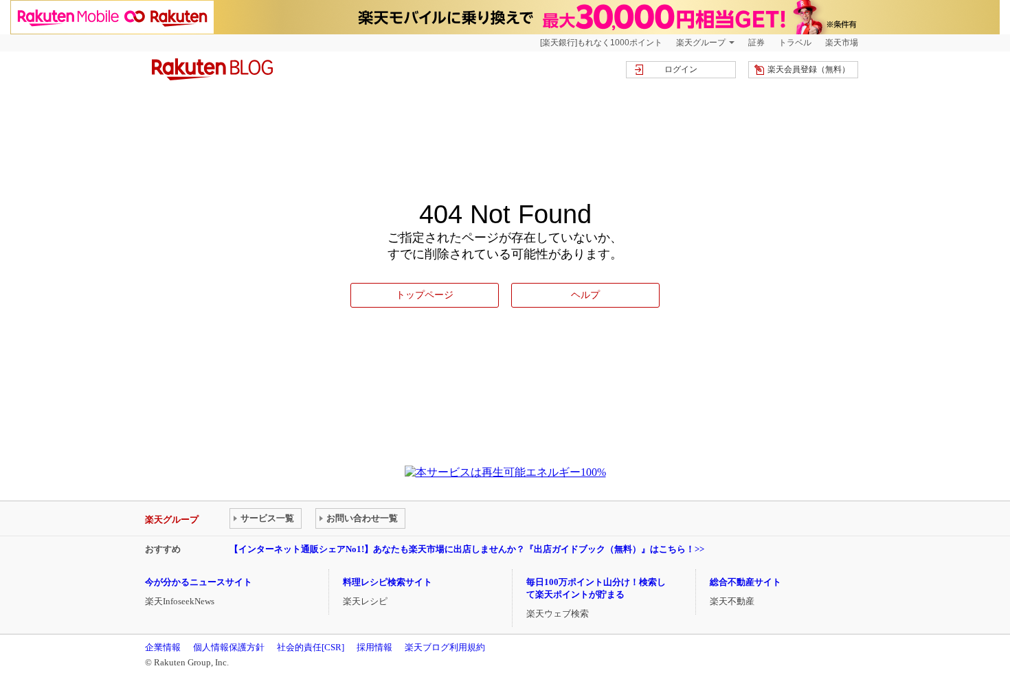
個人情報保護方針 (229, 647)
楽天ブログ (212, 69)
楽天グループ (701, 42)
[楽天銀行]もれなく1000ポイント (601, 42)
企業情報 (163, 647)
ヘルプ (585, 294)
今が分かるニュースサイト (198, 582)
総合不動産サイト (745, 582)
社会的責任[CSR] (310, 647)
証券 (756, 42)
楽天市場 (841, 42)
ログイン (680, 69)
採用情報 (374, 647)
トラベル (794, 42)
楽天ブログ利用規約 (445, 647)
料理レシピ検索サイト (387, 582)
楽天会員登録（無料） (808, 69)
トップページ (424, 294)
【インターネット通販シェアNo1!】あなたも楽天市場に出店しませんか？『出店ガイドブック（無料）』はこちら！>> (466, 549)
